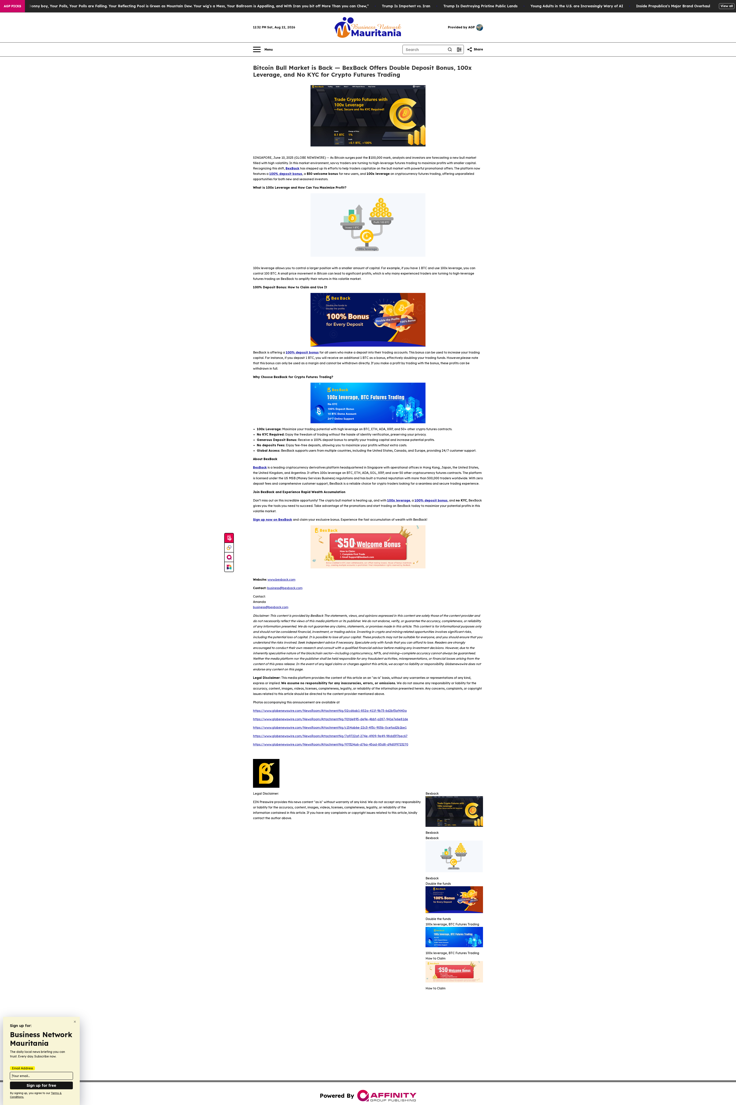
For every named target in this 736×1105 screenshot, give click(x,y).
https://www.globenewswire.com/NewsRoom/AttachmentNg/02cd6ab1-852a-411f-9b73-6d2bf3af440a (330, 711)
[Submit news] (229, 538)
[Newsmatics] (229, 567)
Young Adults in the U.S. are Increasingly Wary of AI (577, 6)
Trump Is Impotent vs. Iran (406, 6)
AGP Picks (12, 6)
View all (727, 6)
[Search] (449, 49)
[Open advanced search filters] (459, 49)
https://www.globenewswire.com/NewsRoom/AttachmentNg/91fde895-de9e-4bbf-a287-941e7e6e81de (330, 719)
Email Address (22, 1068)
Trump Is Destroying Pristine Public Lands (480, 6)
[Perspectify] (229, 547)
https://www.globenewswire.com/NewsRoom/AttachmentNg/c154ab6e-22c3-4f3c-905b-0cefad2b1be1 (330, 727)
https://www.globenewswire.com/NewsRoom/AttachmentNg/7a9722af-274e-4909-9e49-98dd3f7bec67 (330, 736)
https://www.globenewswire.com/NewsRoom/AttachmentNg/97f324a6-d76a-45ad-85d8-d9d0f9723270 (330, 744)
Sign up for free (41, 1085)
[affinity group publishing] (229, 557)
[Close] (75, 1022)
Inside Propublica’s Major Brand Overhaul (673, 6)
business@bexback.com (270, 607)
